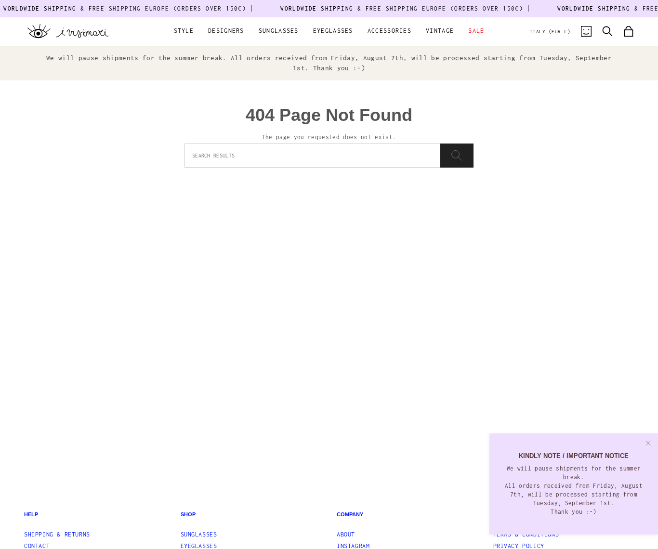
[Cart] (628, 31)
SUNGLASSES (199, 534)
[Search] (457, 156)
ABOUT (346, 534)
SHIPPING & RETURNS (57, 534)
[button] (184, 31)
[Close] (648, 443)
